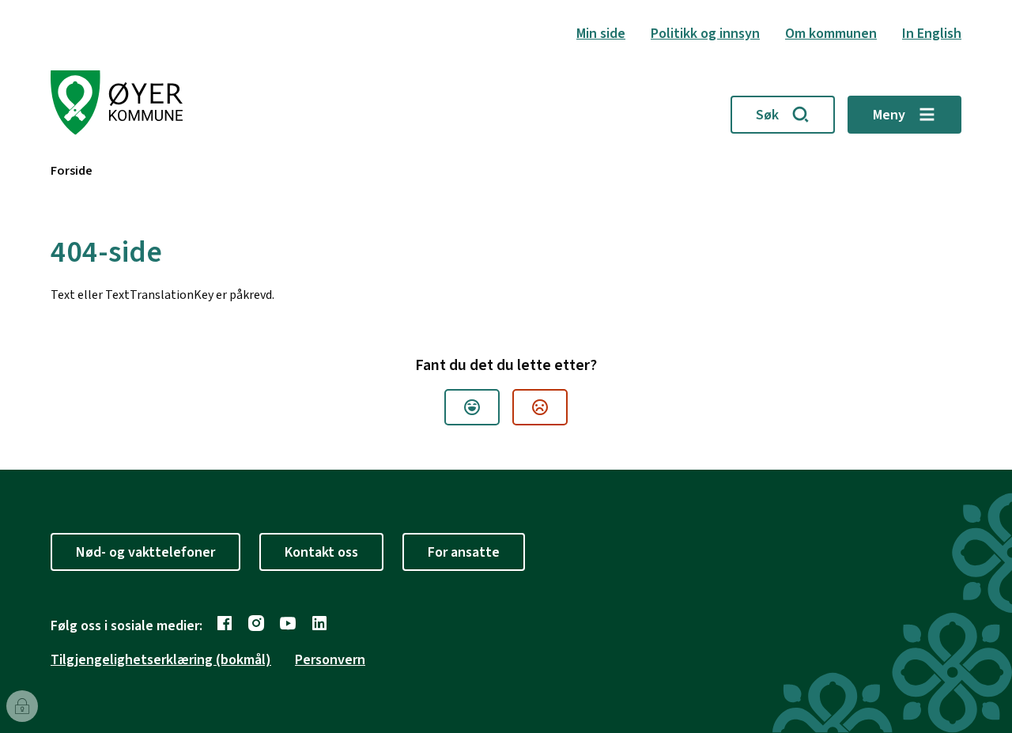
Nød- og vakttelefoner (145, 552)
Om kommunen (831, 33)
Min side (600, 33)
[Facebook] (224, 623)
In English (931, 33)
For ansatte (464, 552)
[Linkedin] (319, 623)
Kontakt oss (321, 552)
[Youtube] (287, 623)
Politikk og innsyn (705, 33)
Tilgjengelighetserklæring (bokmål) (161, 660)
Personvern (330, 660)
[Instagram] (256, 623)
